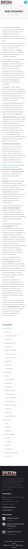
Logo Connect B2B (10, 350)
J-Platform (8, 387)
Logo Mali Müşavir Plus (11, 336)
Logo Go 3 (8, 332)
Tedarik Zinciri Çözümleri (10, 405)
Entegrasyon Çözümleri (10, 343)
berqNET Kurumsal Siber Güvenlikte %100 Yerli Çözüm (15, 525)
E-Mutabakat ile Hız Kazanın (14, 531)
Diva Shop (8, 445)
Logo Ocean (9, 409)
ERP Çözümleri (8, 372)
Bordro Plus (9, 430)
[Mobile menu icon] (25, 2)
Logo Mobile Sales (10, 416)
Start (13, 165)
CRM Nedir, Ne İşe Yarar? (13, 518)
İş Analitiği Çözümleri (9, 390)
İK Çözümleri (7, 419)
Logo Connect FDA (10, 357)
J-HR (7, 423)
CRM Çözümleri (8, 361)
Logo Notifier (9, 368)
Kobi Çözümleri (8, 328)
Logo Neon (8, 412)
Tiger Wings (9, 383)
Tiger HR (8, 427)
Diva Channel (9, 449)
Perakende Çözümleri (9, 434)
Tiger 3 (7, 376)
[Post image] (3, 518)
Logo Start (8, 339)
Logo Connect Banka (11, 354)
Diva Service (9, 441)
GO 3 (9, 165)
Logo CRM (8, 365)
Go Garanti (8, 346)
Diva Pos (8, 438)
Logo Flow (8, 456)
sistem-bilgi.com (8, 510)
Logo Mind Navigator (11, 398)
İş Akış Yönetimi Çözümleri (11, 452)
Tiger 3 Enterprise (10, 379)
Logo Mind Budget (10, 401)
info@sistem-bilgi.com (9, 507)
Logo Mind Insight (10, 394)
